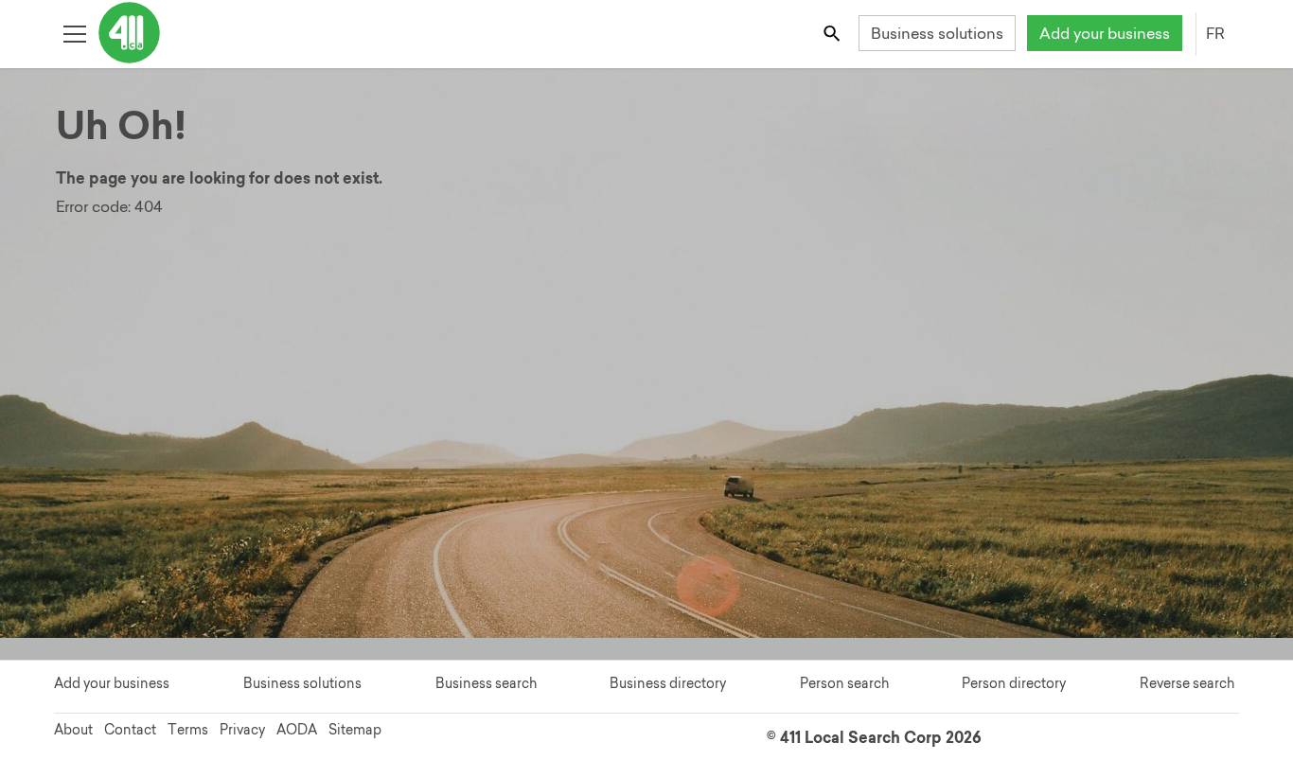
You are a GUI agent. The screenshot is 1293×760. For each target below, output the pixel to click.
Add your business (1104, 33)
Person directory (1014, 683)
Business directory (668, 683)
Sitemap (354, 729)
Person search (844, 683)
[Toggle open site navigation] (74, 32)
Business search (486, 683)
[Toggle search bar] (833, 32)
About (73, 729)
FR (1215, 33)
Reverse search (1187, 683)
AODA (296, 729)
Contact (130, 729)
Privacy (242, 729)
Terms (188, 729)
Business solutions (937, 33)
